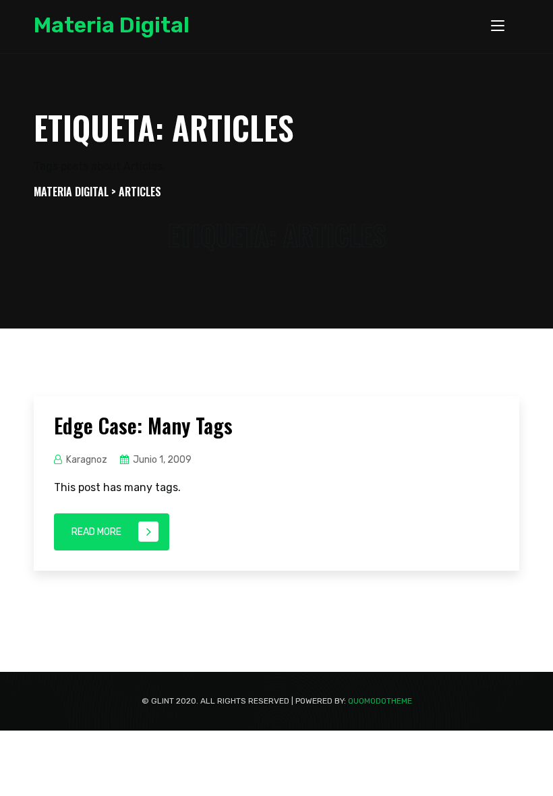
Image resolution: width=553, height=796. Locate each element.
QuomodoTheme (380, 701)
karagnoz (86, 460)
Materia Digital (112, 25)
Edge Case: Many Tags (143, 425)
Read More (96, 532)
